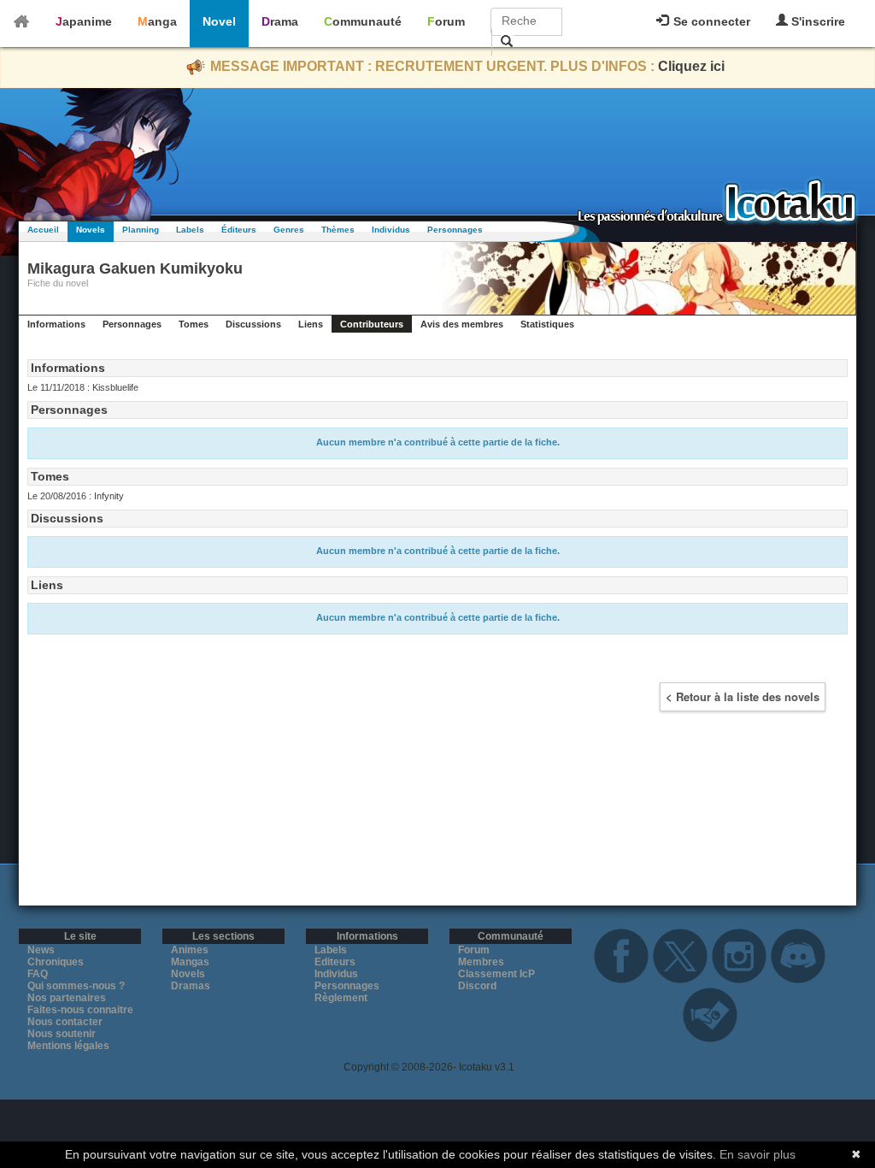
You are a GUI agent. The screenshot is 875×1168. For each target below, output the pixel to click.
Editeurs (334, 962)
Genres (288, 229)
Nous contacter (65, 1022)
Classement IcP (496, 974)
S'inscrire (816, 21)
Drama (279, 21)
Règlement (340, 998)
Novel (219, 21)
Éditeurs (238, 229)
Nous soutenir (61, 1034)
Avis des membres (461, 324)
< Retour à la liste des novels (742, 696)
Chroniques (55, 962)
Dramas (190, 986)
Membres (481, 962)
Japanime (84, 21)
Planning (140, 229)
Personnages (455, 229)
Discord (477, 986)
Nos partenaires (66, 998)
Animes (189, 950)
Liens (310, 324)
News (41, 950)
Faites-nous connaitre (80, 1010)
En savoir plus (757, 1154)
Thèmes (338, 229)
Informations (56, 324)
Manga (157, 21)
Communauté (363, 21)
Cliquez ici (691, 66)
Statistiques (547, 324)
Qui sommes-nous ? (76, 986)
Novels (90, 229)
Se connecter (710, 21)
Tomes (193, 324)
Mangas (190, 962)
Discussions (253, 324)
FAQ (37, 974)
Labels (190, 229)
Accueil (43, 229)
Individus (391, 229)
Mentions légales (68, 1046)
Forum (446, 21)
